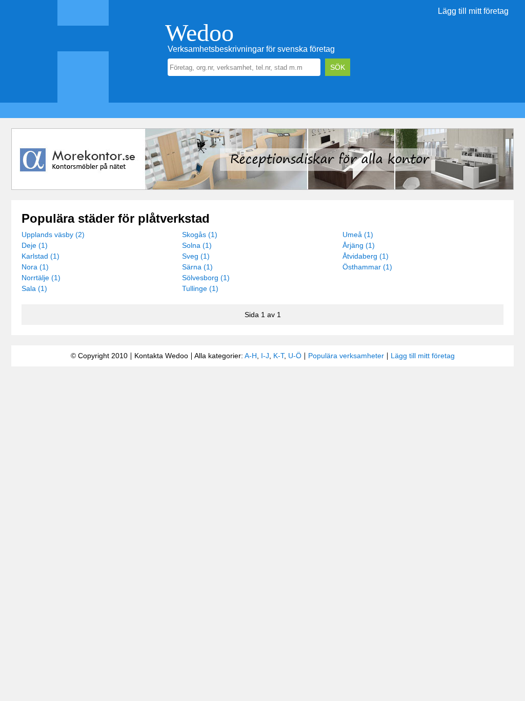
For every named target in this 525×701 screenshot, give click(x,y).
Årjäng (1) (358, 245)
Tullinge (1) (200, 288)
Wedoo (199, 32)
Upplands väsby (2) (53, 234)
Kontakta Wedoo (161, 356)
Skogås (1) (199, 234)
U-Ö (294, 356)
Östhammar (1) (367, 267)
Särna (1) (197, 267)
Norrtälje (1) (41, 278)
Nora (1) (35, 267)
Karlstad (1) (40, 256)
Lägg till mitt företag (473, 11)
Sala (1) (34, 288)
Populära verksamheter (346, 356)
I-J (265, 356)
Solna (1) (197, 245)
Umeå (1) (357, 234)
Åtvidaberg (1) (365, 256)
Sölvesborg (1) (206, 278)
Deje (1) (35, 245)
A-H (251, 356)
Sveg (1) (196, 256)
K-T (278, 356)
